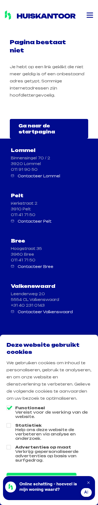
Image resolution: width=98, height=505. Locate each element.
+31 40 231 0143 (28, 305)
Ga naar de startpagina (37, 129)
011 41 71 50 (23, 215)
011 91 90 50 (24, 169)
